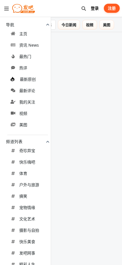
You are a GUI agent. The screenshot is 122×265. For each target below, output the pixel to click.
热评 (23, 68)
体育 (23, 173)
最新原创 (28, 79)
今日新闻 (73, 24)
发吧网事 (27, 253)
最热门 (25, 56)
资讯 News (29, 45)
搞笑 (23, 196)
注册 (112, 8)
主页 (23, 33)
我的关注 (27, 102)
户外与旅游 (29, 184)
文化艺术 (27, 218)
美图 (23, 124)
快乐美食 (27, 241)
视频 (23, 113)
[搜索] (84, 8)
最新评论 (27, 90)
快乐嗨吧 (27, 162)
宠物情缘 (27, 207)
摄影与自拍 (29, 230)
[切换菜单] (6, 8)
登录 (95, 8)
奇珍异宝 (27, 150)
